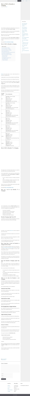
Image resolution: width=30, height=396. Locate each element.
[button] (29, 1)
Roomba (3, 359)
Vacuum (5, 359)
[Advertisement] (10, 23)
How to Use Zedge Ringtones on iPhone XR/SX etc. (24, 31)
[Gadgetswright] (1, 1)
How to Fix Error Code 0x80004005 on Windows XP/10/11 (25, 34)
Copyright (9, 391)
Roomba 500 (11, 230)
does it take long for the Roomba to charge (8, 247)
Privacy (8, 388)
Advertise (9, 385)
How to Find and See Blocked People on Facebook (24, 24)
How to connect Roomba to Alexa (9, 187)
